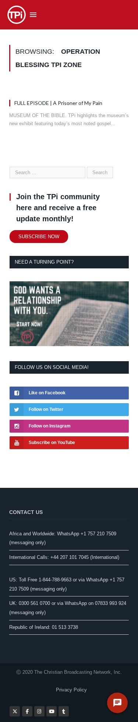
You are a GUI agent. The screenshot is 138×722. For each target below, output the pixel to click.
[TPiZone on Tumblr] (64, 711)
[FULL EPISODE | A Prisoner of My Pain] (69, 89)
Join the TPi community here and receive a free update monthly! (58, 208)
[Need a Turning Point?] (69, 344)
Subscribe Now (38, 236)
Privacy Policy (71, 690)
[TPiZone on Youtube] (51, 711)
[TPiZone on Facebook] (27, 711)
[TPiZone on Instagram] (39, 711)
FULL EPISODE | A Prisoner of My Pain (58, 103)
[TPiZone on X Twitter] (15, 711)
